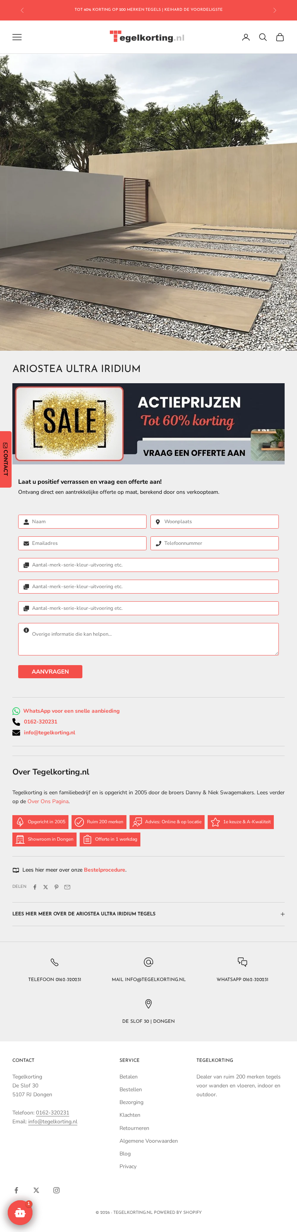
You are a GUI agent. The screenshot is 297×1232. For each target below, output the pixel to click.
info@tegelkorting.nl (49, 732)
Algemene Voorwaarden (148, 1141)
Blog (125, 1153)
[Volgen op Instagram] (56, 1190)
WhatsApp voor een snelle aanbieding (71, 711)
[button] (20, 1212)
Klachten (129, 1115)
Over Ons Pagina (47, 801)
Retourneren (134, 1128)
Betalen (128, 1076)
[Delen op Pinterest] (56, 887)
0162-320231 (40, 721)
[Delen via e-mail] (67, 887)
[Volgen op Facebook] (16, 1190)
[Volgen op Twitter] (36, 1190)
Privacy (128, 1166)
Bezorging (131, 1102)
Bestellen (130, 1089)
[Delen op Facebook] (35, 887)
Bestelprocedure (104, 870)
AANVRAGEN (50, 672)
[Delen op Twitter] (46, 887)
